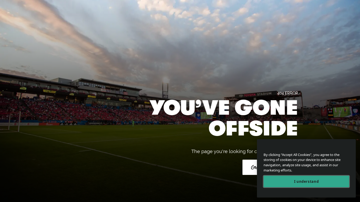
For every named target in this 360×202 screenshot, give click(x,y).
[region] (306, 168)
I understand (306, 181)
